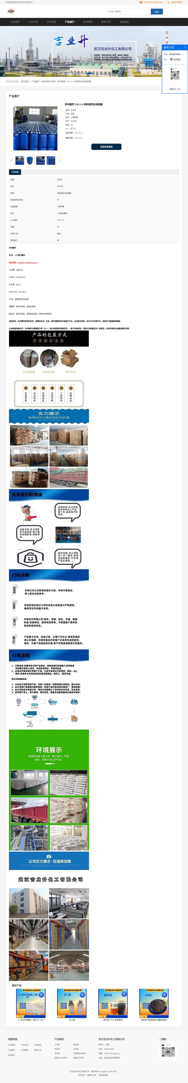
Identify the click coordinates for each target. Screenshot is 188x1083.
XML (115, 1072)
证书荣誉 (88, 22)
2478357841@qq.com (153, 2)
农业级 (57, 1053)
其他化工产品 (78, 1058)
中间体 (76, 1049)
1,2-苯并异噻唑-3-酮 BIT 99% (30, 1020)
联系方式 (106, 22)
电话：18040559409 (106, 1049)
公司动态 (51, 22)
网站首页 (25, 81)
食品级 (76, 1045)
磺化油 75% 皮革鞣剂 (113, 1020)
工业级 (57, 1045)
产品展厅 (69, 22)
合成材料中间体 (48, 81)
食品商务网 (103, 1075)
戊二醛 (72, 1020)
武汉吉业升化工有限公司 (79, 1072)
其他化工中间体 (60, 1058)
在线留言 (124, 22)
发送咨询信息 (106, 147)
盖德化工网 (91, 1075)
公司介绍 (33, 22)
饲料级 (57, 1049)
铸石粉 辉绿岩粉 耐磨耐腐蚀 (154, 1020)
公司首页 (15, 22)
